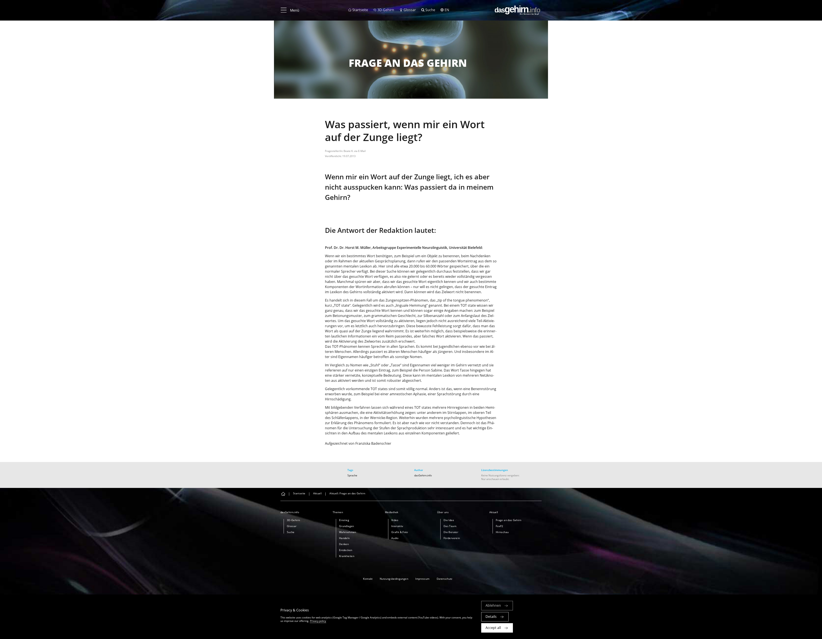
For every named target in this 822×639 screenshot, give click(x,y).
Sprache (352, 475)
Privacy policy (318, 621)
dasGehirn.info (423, 475)
